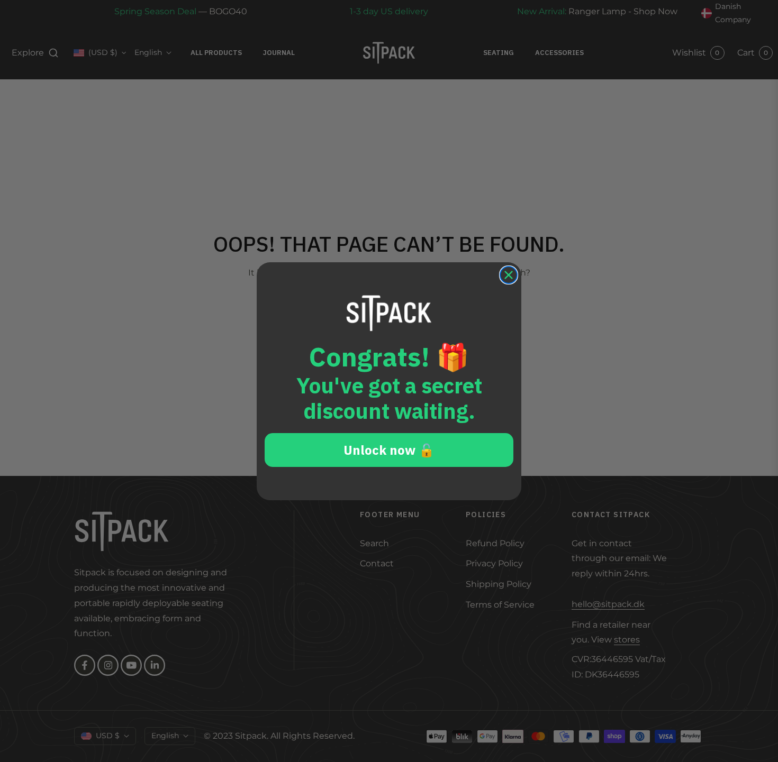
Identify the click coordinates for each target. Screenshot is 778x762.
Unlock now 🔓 (389, 450)
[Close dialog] (508, 275)
